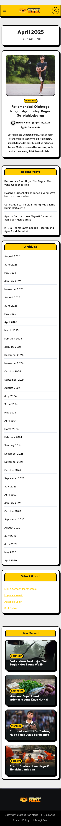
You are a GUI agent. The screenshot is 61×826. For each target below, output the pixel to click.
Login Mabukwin (13, 595)
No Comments (32, 127)
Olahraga (30, 100)
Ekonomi (16, 761)
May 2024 (10, 412)
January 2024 (12, 445)
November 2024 (14, 363)
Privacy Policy (21, 820)
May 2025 (10, 314)
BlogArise (49, 814)
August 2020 (12, 527)
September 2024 (14, 379)
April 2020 (10, 560)
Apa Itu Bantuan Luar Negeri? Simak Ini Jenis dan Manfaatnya (29, 769)
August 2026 (12, 256)
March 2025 (11, 330)
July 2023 (10, 486)
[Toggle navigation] (4, 11)
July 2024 (10, 396)
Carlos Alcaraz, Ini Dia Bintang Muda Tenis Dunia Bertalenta (30, 732)
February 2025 (13, 338)
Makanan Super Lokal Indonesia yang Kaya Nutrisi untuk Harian (29, 699)
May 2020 (10, 552)
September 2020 (14, 519)
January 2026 (12, 281)
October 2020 (12, 511)
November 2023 (13, 461)
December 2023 (13, 453)
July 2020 (10, 535)
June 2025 (11, 305)
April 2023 (10, 494)
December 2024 (14, 355)
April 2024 (10, 420)
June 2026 (11, 264)
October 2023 (12, 470)
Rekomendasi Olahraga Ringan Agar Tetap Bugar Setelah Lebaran (30, 111)
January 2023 (12, 503)
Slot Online (10, 608)
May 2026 (10, 272)
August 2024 (12, 387)
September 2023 (14, 478)
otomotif (16, 656)
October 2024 (12, 371)
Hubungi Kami (40, 820)
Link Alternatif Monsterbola (20, 588)
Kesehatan (17, 691)
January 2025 (12, 346)
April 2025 (10, 322)
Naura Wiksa (23, 122)
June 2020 (11, 544)
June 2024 (11, 404)
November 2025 (13, 289)
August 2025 (12, 297)
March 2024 (11, 429)
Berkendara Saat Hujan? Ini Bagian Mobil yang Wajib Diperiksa (28, 664)
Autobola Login (13, 601)
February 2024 (13, 437)
